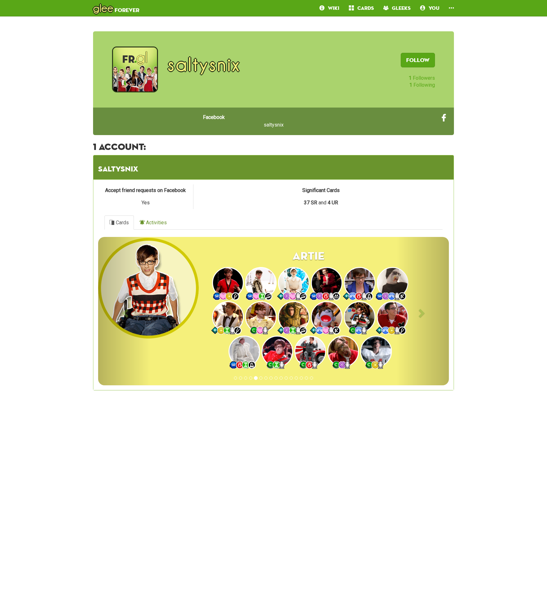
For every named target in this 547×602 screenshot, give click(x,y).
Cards (122, 223)
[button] (451, 8)
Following (422, 85)
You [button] (432, 8)
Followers (422, 78)
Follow (418, 60)
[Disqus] (273, 505)
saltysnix (243, 121)
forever (116, 8)
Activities (156, 223)
